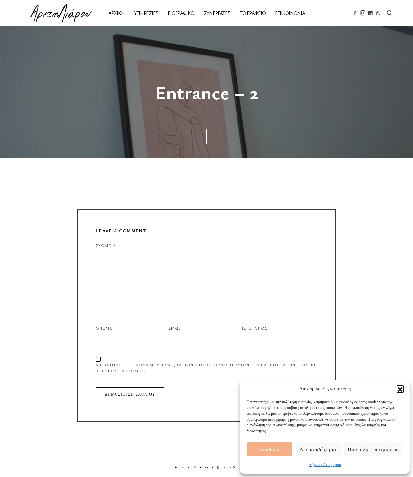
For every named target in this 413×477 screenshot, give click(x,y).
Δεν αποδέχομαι (318, 449)
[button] (400, 388)
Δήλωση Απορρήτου (325, 465)
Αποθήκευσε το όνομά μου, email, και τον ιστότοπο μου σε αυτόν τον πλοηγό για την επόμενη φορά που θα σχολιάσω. (206, 368)
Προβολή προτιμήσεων (374, 449)
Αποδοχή (269, 449)
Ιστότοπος (254, 328)
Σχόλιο (105, 245)
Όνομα (104, 328)
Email (175, 328)
